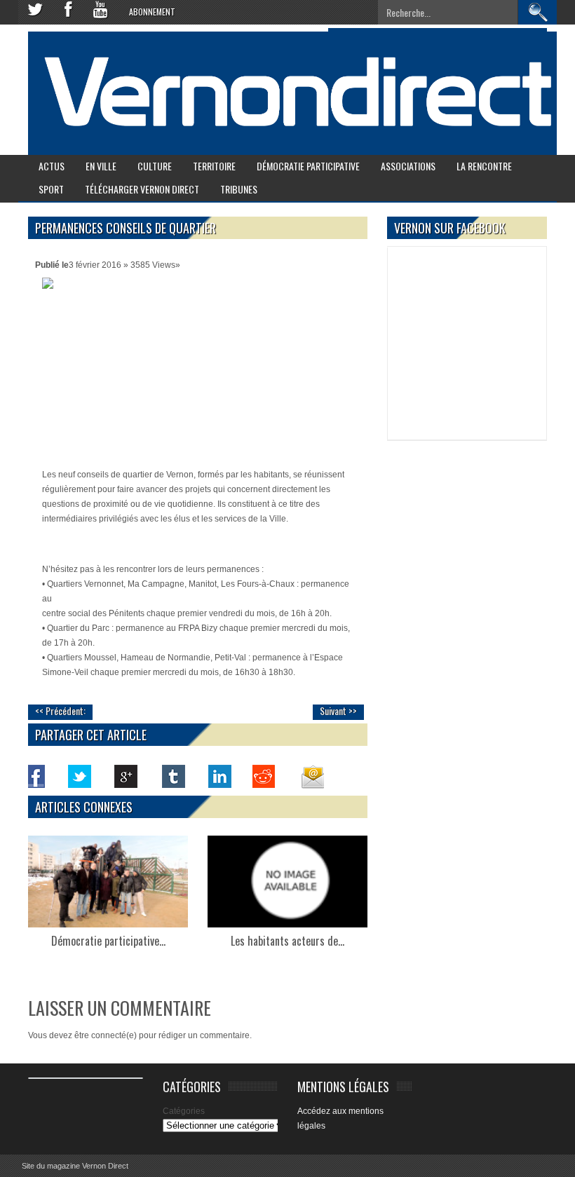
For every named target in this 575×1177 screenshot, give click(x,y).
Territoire (214, 165)
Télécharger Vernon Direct (142, 189)
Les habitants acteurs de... (287, 940)
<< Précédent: (60, 710)
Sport (51, 189)
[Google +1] (126, 776)
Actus (52, 165)
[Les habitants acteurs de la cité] (287, 881)
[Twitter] (80, 776)
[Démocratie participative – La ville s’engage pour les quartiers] (108, 881)
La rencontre (484, 165)
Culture (154, 165)
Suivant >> (338, 710)
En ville (101, 165)
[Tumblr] (172, 776)
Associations (408, 165)
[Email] (311, 776)
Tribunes (238, 189)
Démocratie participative (308, 165)
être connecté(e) (105, 1035)
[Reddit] (265, 776)
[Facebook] (33, 776)
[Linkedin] (218, 776)
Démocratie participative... (108, 940)
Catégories (184, 1111)
